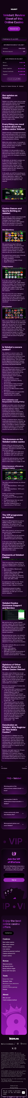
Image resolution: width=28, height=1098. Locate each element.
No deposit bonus (8, 966)
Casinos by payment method (11, 951)
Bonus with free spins (9, 970)
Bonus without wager (9, 968)
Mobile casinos (7, 947)
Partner (5, 989)
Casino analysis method (10, 1000)
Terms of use (14, 1085)
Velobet (21, 86)
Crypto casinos (7, 955)
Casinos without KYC (9, 953)
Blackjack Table (7, 981)
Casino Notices (11, 86)
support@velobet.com (10, 649)
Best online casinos (8, 942)
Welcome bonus (7, 964)
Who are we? (6, 998)
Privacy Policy (14, 1087)
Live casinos (6, 949)
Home (3, 86)
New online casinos (8, 944)
